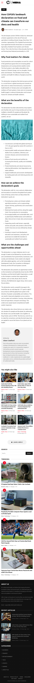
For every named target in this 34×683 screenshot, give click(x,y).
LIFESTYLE (5, 669)
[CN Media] (14, 3)
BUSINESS (5, 650)
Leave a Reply (18, 442)
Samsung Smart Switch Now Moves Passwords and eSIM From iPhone (17, 559)
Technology (23, 431)
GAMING (4, 666)
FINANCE (5, 653)
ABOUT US (6, 676)
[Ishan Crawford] (17, 335)
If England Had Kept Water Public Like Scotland (17, 473)
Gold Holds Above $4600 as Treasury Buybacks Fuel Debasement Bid (25, 398)
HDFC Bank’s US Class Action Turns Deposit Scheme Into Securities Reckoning (8, 398)
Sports (6, 545)
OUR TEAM (14, 678)
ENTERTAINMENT (7, 656)
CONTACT (20, 678)
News (4, 9)
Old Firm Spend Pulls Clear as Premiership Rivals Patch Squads (17, 530)
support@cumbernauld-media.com (13, 605)
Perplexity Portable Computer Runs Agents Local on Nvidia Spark (17, 500)
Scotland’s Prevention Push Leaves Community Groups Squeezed (8, 419)
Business (20, 389)
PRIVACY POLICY (14, 676)
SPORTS (4, 663)
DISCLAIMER (27, 676)
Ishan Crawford (9, 29)
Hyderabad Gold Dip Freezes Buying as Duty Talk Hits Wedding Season (8, 377)
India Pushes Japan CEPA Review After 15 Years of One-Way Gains (25, 377)
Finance (3, 389)
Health (2, 431)
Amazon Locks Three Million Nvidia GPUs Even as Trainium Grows (25, 419)
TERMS (21, 676)
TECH (4, 660)
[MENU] (2, 2)
